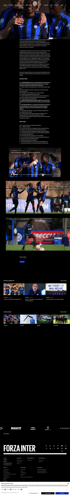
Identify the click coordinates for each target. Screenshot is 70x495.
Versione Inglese (23, 256)
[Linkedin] (54, 445)
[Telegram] (46, 445)
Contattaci (29, 460)
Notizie (5, 458)
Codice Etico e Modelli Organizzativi (10, 474)
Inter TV (5, 461)
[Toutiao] (62, 451)
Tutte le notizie (63, 280)
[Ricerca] (65, 5)
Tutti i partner (6, 433)
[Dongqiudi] (65, 448)
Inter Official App (7, 464)
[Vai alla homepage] (35, 3)
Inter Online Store (7, 463)
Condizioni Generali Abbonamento (27, 477)
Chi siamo (40, 460)
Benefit (18, 463)
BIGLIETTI (56, 5)
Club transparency (7, 477)
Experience (19, 461)
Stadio (22, 471)
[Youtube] (62, 445)
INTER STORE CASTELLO (41, 472)
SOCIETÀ (16, 5)
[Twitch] (65, 445)
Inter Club (19, 458)
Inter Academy (30, 458)
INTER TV (22, 5)
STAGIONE (11, 5)
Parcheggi (22, 474)
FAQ (21, 475)
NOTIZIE (5, 5)
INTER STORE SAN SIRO (41, 471)
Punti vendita (23, 469)
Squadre (5, 459)
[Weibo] (50, 445)
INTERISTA (46, 5)
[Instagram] (46, 448)
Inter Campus (41, 458)
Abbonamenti (23, 472)
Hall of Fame (6, 471)
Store (51, 5)
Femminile (22, 261)
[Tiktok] (58, 445)
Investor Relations (7, 472)
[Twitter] (54, 448)
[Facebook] (58, 448)
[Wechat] (62, 448)
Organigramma (6, 469)
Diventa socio (19, 460)
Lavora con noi (6, 475)
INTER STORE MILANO (41, 469)
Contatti (5, 478)
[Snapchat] (50, 448)
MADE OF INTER (29, 5)
